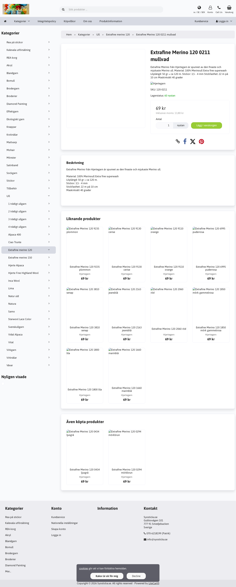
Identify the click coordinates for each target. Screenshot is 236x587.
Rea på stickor (15, 42)
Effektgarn (12, 111)
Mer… (8, 571)
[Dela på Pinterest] (201, 141)
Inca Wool (14, 280)
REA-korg (12, 57)
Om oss (87, 21)
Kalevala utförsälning (18, 49)
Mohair (11, 150)
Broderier (12, 96)
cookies (83, 568)
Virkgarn (11, 349)
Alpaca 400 (14, 234)
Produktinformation (111, 21)
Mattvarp (12, 142)
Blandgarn (12, 73)
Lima (11, 288)
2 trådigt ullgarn (17, 211)
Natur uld (13, 296)
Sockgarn (12, 173)
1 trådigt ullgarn (17, 203)
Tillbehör (12, 188)
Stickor (11, 180)
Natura (12, 303)
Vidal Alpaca (15, 334)
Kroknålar (12, 134)
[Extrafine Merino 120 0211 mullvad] (6, 384)
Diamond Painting (17, 103)
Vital (10, 342)
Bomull (11, 80)
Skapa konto (58, 529)
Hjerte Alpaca (16, 265)
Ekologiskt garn (15, 119)
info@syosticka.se (157, 539)
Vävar (10, 365)
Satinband (12, 165)
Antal (159, 119)
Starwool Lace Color (19, 319)
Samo (11, 311)
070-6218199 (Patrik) (158, 533)
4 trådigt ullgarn (17, 226)
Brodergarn (13, 88)
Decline (136, 576)
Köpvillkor (69, 21)
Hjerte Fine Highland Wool (23, 272)
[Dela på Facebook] (185, 141)
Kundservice (201, 21)
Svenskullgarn (16, 326)
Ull (8, 196)
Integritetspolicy (47, 21)
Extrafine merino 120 (20, 249)
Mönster (11, 157)
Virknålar (12, 357)
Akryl (9, 65)
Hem (69, 34)
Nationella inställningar (64, 522)
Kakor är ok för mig (107, 576)
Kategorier (20, 21)
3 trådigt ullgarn (17, 219)
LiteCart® (154, 583)
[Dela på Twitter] (193, 141)
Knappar (11, 126)
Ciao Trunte (14, 242)
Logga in (56, 535)
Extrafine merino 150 (20, 257)
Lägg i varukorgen (206, 125)
